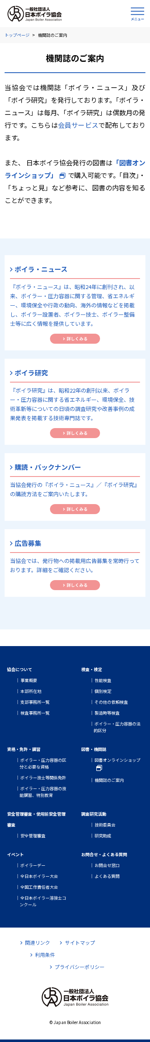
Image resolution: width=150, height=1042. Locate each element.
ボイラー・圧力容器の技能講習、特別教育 (43, 791)
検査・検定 (91, 669)
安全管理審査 (32, 835)
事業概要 (28, 680)
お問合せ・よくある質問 (104, 854)
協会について (19, 669)
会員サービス (78, 125)
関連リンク (37, 942)
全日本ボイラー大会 (39, 876)
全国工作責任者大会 (39, 887)
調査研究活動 (93, 814)
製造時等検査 (107, 713)
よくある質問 (107, 876)
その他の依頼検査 (111, 702)
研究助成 (103, 835)
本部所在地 (30, 691)
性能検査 (103, 680)
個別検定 (103, 691)
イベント (15, 854)
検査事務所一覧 (35, 713)
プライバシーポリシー (80, 966)
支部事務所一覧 (35, 702)
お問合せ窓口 (107, 865)
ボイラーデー (32, 865)
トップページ (17, 35)
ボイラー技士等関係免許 (43, 777)
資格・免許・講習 (23, 749)
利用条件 (45, 954)
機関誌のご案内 (109, 780)
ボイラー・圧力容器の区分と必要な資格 (43, 763)
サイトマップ (80, 942)
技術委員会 (105, 824)
